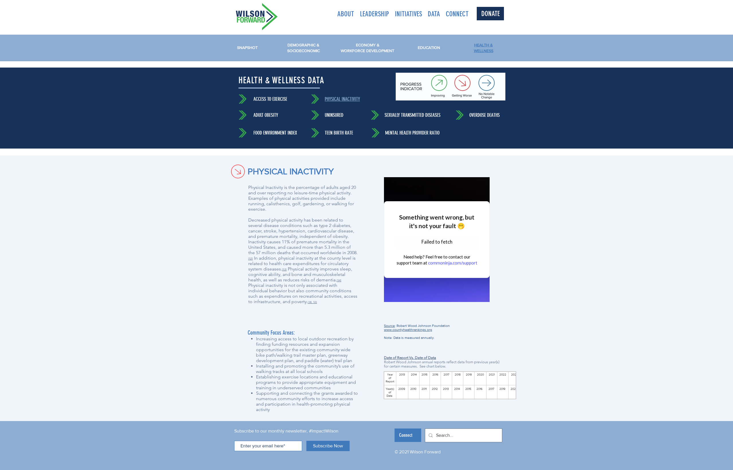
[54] (339, 280)
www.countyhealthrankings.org (408, 330)
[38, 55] (312, 302)
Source (389, 326)
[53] (284, 269)
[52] (250, 258)
